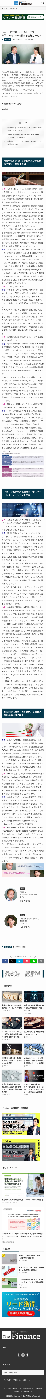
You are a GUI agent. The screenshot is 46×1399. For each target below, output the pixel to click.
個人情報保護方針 (26, 1391)
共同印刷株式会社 (8, 1242)
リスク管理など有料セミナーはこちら (16, 1380)
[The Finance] (23, 3)
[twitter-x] (23, 1355)
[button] (5, 961)
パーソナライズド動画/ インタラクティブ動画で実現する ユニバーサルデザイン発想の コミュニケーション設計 (22, 1236)
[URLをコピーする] (41, 961)
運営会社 (39, 1388)
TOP (5, 1388)
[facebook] (18, 1355)
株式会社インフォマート (10, 1202)
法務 (24, 947)
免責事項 (17, 1391)
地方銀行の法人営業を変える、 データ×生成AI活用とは (22, 1200)
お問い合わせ (12, 1388)
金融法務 (7, 39)
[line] (27, 1355)
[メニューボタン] (3, 3)
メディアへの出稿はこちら (26, 1388)
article (18, 947)
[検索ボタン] (43, 3)
